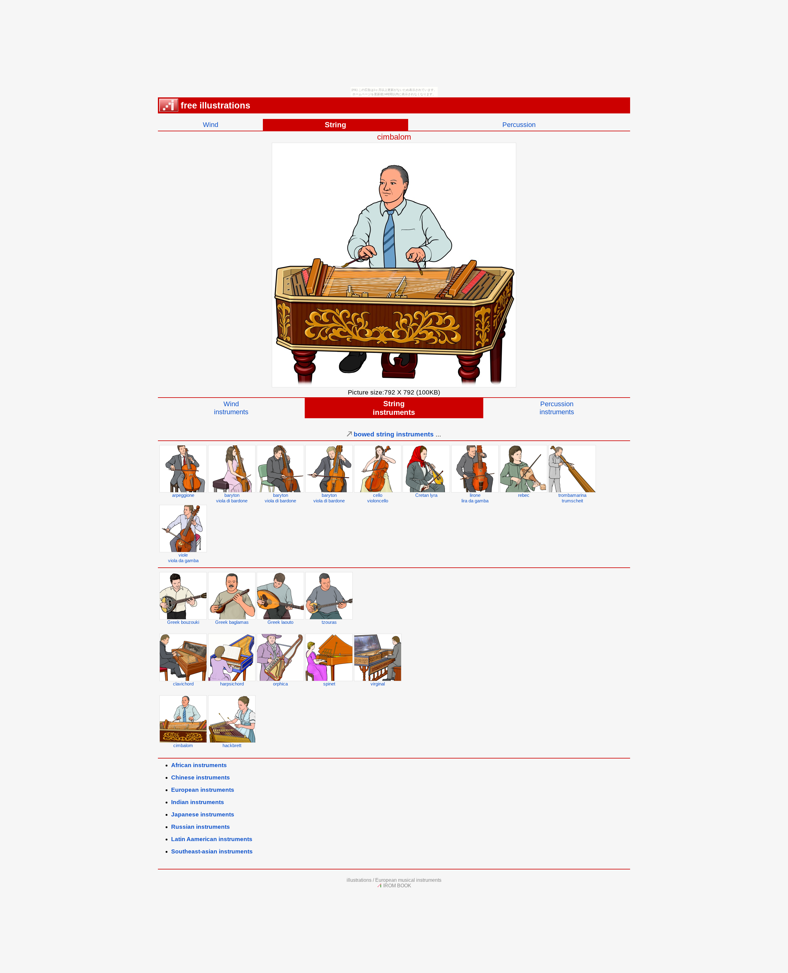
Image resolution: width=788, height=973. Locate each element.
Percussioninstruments (557, 408)
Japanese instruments (202, 814)
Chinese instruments (200, 777)
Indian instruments (197, 802)
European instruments (202, 790)
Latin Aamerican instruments (211, 839)
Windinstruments (231, 408)
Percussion (519, 125)
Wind (210, 125)
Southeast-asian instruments (212, 851)
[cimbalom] (394, 385)
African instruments (199, 765)
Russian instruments (200, 827)
